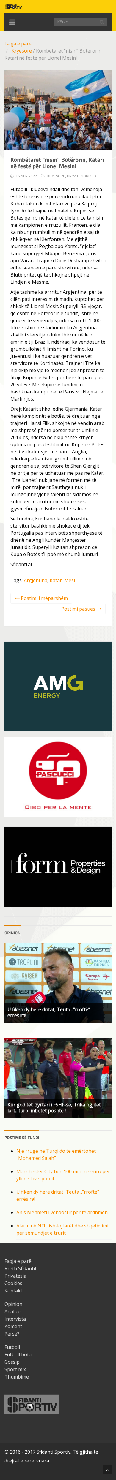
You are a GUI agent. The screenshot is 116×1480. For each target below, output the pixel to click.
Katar (56, 580)
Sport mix (15, 1369)
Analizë (12, 1311)
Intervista (15, 1319)
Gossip (12, 1362)
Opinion (13, 1304)
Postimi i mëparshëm (44, 598)
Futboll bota (18, 1354)
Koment (13, 1326)
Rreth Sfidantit (20, 1268)
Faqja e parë (18, 43)
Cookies (13, 1283)
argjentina (35, 580)
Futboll (12, 1347)
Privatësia (15, 1276)
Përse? (11, 1333)
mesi (69, 580)
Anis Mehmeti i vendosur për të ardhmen (62, 1212)
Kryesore (22, 50)
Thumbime (16, 1376)
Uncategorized (81, 176)
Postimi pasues (78, 609)
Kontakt (13, 1290)
